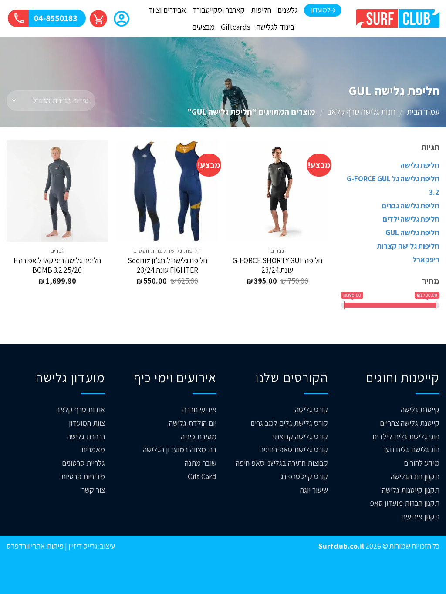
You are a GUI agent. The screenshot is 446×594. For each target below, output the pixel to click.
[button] (121, 19)
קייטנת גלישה (420, 409)
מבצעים (203, 27)
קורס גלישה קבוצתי (300, 436)
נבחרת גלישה (86, 436)
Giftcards (235, 27)
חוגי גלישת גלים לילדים (405, 436)
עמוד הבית (423, 111)
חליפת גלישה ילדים (411, 219)
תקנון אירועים (420, 516)
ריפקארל (425, 259)
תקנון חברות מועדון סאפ (404, 503)
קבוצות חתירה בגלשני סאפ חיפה (282, 463)
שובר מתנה (200, 463)
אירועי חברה (199, 409)
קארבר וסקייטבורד (218, 10)
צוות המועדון (87, 423)
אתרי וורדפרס (26, 546)
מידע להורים (421, 463)
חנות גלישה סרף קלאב (361, 111)
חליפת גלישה (419, 165)
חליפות (261, 10)
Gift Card (202, 476)
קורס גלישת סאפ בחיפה (294, 449)
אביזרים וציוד (167, 10)
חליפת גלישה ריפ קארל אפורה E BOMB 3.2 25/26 (57, 265)
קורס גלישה (311, 409)
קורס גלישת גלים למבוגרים (289, 423)
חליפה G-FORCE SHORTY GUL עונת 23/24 (277, 265)
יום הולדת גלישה (192, 423)
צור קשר (93, 490)
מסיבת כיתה (198, 436)
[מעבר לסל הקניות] (98, 19)
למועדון (321, 9)
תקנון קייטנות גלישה (410, 490)
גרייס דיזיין (82, 546)
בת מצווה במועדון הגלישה (179, 449)
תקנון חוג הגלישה (415, 476)
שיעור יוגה (314, 490)
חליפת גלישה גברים (410, 205)
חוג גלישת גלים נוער (410, 449)
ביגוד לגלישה (275, 27)
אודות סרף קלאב (80, 409)
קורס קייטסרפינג (304, 476)
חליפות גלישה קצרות (408, 246)
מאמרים (93, 449)
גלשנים (287, 10)
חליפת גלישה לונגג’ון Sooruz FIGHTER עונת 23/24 (167, 265)
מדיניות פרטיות (83, 476)
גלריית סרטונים (83, 463)
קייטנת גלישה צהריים (409, 423)
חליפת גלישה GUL (412, 232)
